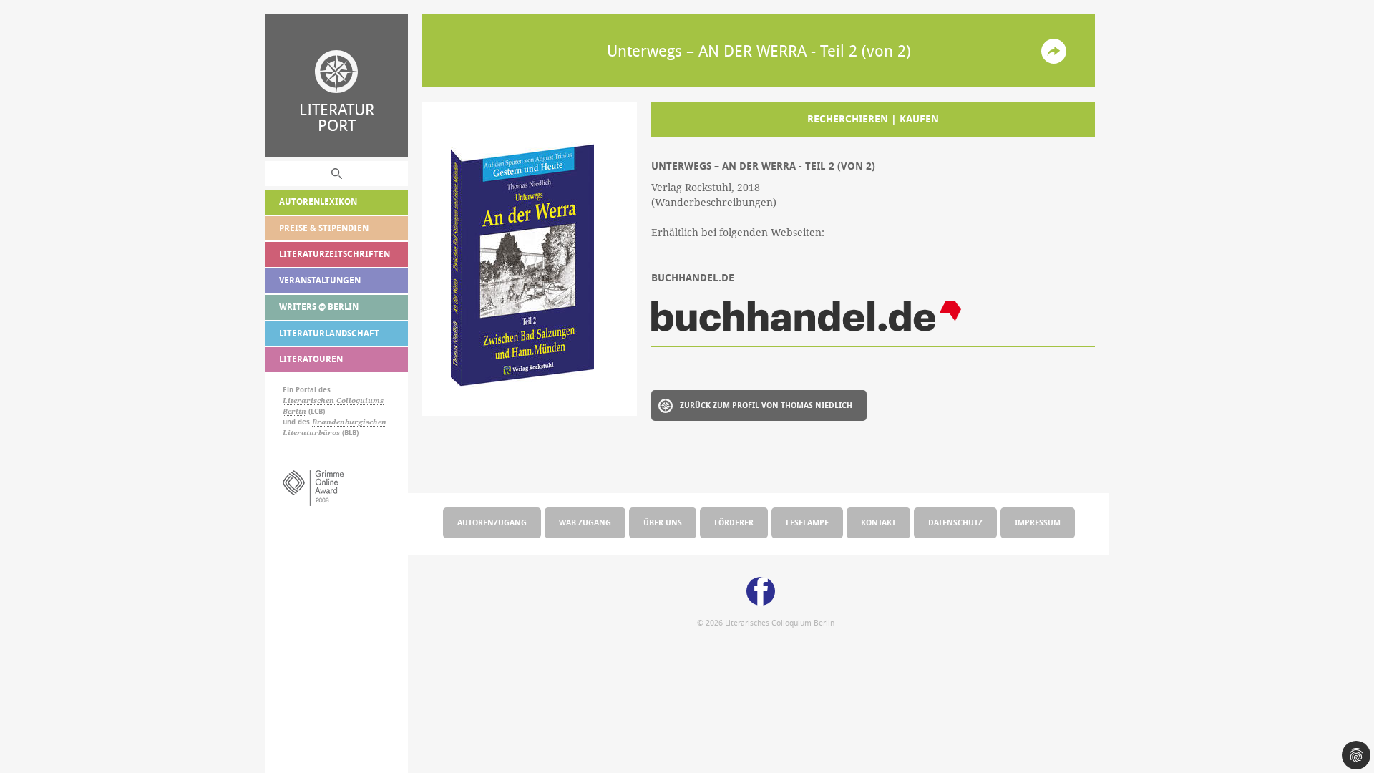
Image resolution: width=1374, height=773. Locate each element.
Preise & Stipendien (324, 228)
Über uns (662, 522)
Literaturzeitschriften (334, 254)
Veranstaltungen (320, 280)
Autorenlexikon (318, 201)
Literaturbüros (312, 433)
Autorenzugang (492, 522)
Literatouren (311, 359)
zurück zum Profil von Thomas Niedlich (766, 404)
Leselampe (807, 522)
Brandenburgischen (349, 422)
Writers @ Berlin (319, 307)
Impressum (1038, 522)
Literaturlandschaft (329, 333)
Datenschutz (955, 522)
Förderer (734, 522)
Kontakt (878, 522)
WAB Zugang (585, 522)
